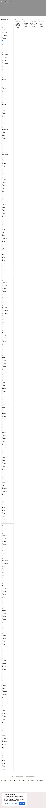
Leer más (18, 27)
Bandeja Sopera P (41, 24)
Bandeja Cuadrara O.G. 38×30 (18, 24)
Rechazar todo (14, 803)
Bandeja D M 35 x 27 (25, 24)
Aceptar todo (22, 803)
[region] (14, 799)
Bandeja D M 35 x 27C (33, 24)
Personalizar (7, 803)
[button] (23, 3)
